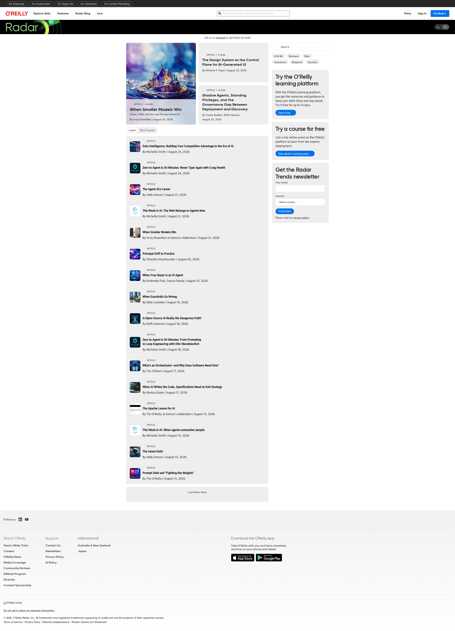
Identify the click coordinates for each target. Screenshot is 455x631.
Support (52, 538)
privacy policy (301, 217)
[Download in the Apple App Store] (242, 560)
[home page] (17, 13)
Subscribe (284, 211)
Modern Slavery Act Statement (89, 622)
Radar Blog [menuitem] (82, 13)
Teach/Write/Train (16, 545)
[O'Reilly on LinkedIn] (20, 519)
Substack (221, 37)
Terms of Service (13, 622)
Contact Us (53, 545)
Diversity (9, 579)
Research (297, 62)
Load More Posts (197, 492)
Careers (9, 551)
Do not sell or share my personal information (29, 610)
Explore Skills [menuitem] (42, 13)
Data (307, 56)
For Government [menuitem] (41, 4)
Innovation (280, 62)
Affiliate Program (15, 574)
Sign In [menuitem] (422, 13)
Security (312, 62)
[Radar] (33, 27)
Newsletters (53, 551)
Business (294, 56)
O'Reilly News (12, 557)
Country (279, 195)
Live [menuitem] (99, 13)
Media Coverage (15, 562)
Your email (281, 182)
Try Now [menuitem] (438, 13)
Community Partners (17, 568)
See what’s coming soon (293, 153)
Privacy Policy (55, 557)
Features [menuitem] (63, 13)
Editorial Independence (55, 622)
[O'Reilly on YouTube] (26, 519)
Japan (82, 551)
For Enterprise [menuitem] (16, 4)
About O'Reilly (15, 538)
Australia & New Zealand (94, 545)
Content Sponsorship (17, 585)
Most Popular (147, 130)
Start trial (284, 113)
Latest (132, 130)
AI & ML (278, 56)
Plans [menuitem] (407, 13)
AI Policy (51, 562)
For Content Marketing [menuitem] (117, 4)
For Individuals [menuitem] (89, 4)
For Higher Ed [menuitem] (65, 4)
